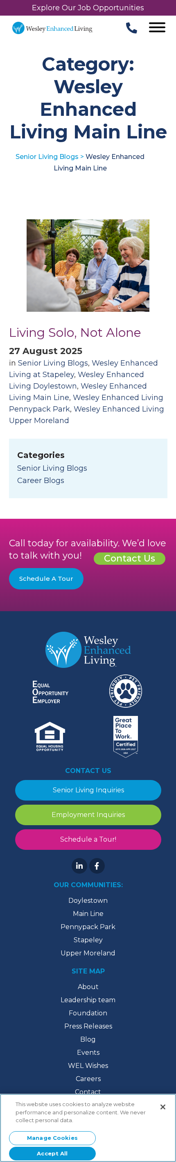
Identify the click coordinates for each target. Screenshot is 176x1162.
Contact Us (129, 558)
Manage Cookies (52, 1137)
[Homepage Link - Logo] (52, 28)
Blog (88, 1039)
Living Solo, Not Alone (75, 332)
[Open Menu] (157, 28)
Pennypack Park (88, 927)
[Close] (163, 1107)
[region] (88, 1128)
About (88, 987)
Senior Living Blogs (53, 363)
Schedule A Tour (46, 578)
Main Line (88, 914)
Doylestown (88, 900)
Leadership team (88, 1000)
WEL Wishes (88, 1066)
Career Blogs (40, 480)
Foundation (88, 1013)
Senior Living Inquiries (88, 790)
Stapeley (88, 940)
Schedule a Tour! (88, 839)
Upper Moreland (88, 953)
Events (88, 1052)
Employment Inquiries (88, 815)
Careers (88, 1079)
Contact (88, 1092)
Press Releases (88, 1026)
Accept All (52, 1153)
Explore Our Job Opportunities (88, 7)
